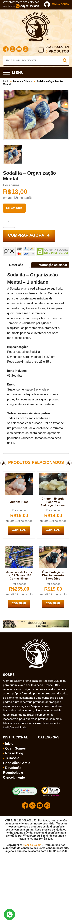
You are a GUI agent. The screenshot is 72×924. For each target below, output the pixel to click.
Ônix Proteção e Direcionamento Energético (53, 575)
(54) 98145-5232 (29, 6)
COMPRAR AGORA (26, 235)
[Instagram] (12, 49)
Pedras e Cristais (23, 81)
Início (6, 81)
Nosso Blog (14, 753)
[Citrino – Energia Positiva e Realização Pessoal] (53, 474)
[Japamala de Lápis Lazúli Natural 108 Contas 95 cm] (19, 548)
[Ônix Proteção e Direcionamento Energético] (53, 548)
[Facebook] (6, 49)
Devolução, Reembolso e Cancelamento (14, 772)
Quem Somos (15, 748)
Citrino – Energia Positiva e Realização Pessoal (53, 502)
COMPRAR (19, 529)
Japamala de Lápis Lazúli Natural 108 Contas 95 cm (19, 575)
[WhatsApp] (25, 49)
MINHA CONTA (60, 4)
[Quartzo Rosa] (19, 474)
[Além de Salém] (36, 13)
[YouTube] (19, 49)
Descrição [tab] (16, 265)
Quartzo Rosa (19, 501)
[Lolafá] (36, 622)
